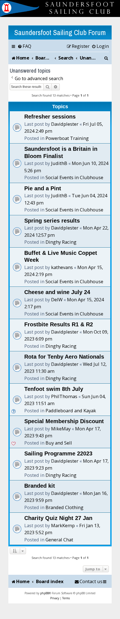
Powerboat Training (67, 138)
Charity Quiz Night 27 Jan (58, 518)
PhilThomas (64, 396)
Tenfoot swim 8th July (53, 389)
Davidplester (64, 124)
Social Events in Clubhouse (74, 177)
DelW (57, 299)
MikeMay (61, 428)
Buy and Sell (58, 443)
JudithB (59, 163)
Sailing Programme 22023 (58, 453)
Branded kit (39, 486)
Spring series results (52, 221)
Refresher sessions (50, 117)
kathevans (62, 267)
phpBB (44, 593)
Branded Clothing (64, 507)
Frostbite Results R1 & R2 (58, 324)
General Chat (59, 539)
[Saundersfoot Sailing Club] (60, 8)
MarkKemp (63, 525)
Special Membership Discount (64, 421)
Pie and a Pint (42, 188)
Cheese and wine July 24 (57, 292)
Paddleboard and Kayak (70, 410)
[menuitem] (24, 46)
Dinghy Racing (60, 242)
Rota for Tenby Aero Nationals (64, 357)
